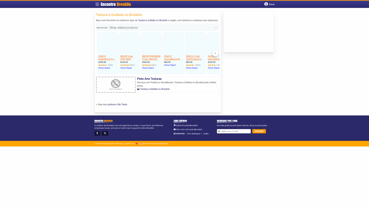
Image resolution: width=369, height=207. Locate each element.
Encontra (116, 4)
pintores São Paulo (117, 104)
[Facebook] (97, 133)
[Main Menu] (97, 4)
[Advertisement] (246, 32)
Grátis (205, 134)
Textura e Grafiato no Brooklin (152, 20)
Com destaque (193, 134)
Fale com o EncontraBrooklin (189, 129)
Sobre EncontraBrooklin (187, 125)
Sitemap (119, 143)
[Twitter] (105, 133)
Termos (98, 143)
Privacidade (108, 143)
